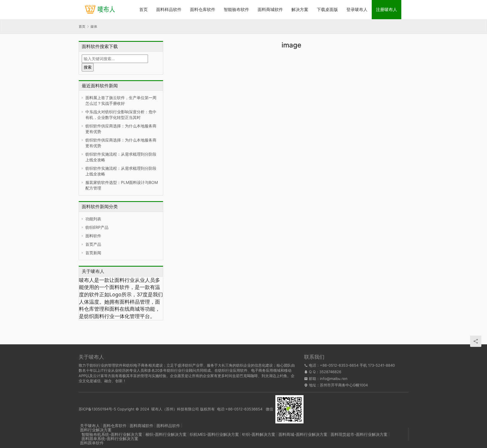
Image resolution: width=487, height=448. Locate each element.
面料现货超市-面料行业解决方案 (359, 434)
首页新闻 (93, 252)
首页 (143, 9)
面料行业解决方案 (96, 429)
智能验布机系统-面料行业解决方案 (111, 434)
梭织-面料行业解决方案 (166, 434)
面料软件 (93, 235)
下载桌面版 (327, 9)
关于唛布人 (90, 425)
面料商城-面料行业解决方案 (302, 434)
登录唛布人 (357, 9)
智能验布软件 (236, 9)
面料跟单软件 (92, 442)
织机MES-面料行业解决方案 (214, 434)
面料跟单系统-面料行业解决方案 (109, 438)
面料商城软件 (270, 9)
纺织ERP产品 (97, 227)
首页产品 (93, 244)
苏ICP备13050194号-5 (97, 408)
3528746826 (330, 371)
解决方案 (299, 9)
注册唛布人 (386, 9)
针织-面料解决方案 (258, 434)
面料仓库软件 (202, 9)
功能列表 (93, 218)
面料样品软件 (168, 9)
